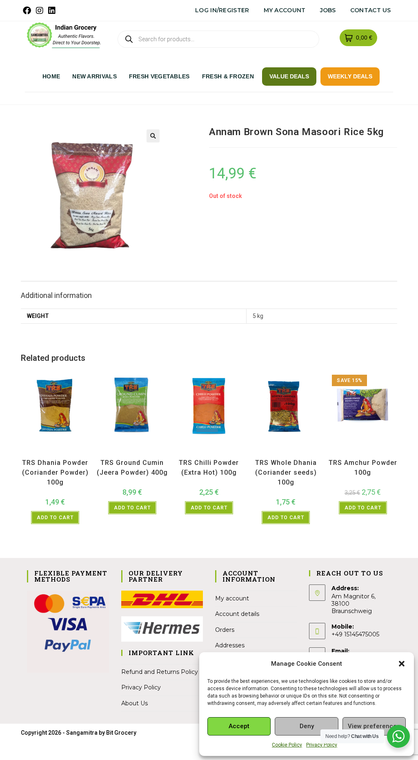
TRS (77, 452)
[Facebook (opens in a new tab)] (28, 11)
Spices (64, 452)
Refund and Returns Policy (159, 672)
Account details (237, 614)
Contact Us (370, 10)
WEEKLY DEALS (350, 76)
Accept (239, 726)
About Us (134, 703)
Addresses (230, 645)
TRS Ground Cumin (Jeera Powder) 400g (132, 467)
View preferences (374, 726)
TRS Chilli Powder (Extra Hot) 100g (209, 467)
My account (285, 10)
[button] (402, 664)
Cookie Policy (287, 745)
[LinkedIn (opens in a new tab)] (52, 11)
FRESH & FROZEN (228, 76)
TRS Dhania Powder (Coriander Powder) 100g (55, 472)
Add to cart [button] (55, 517)
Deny (307, 726)
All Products (42, 452)
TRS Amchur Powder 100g (363, 467)
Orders (224, 629)
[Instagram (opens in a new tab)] (39, 11)
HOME (51, 76)
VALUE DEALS (289, 76)
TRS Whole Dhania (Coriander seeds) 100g (286, 472)
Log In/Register (222, 10)
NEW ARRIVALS (94, 76)
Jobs (328, 10)
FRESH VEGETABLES (159, 76)
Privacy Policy (321, 745)
